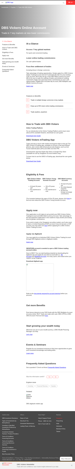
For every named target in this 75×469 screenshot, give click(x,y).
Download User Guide (33, 136)
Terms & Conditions (7, 458)
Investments (5, 7)
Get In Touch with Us (44, 424)
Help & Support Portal (44, 418)
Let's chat (29, 334)
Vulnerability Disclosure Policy (50, 458)
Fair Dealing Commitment (32, 458)
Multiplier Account (40, 256)
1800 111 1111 (47, 421)
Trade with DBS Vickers (25, 7)
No (55, 377)
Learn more (30, 353)
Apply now (29, 86)
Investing (30, 386)
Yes (49, 377)
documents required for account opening (47, 293)
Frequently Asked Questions (57, 367)
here (68, 198)
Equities (13, 7)
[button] (72, 464)
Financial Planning (42, 386)
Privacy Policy (19, 458)
